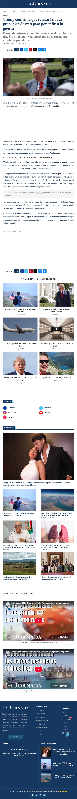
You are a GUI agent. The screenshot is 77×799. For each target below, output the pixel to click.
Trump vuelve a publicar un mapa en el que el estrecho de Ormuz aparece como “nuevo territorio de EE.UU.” (56, 515)
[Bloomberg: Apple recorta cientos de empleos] (57, 329)
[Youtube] (44, 795)
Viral (41, 734)
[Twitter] (36, 795)
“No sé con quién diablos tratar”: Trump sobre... (56, 310)
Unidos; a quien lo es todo (19, 749)
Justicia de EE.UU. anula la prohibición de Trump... (20, 310)
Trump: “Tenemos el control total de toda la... (20, 379)
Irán (20, 231)
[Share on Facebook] (21, 49)
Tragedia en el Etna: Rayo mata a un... (56, 378)
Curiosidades (41, 713)
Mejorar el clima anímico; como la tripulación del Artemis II (19, 754)
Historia (41, 710)
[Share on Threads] (35, 49)
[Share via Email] (44, 49)
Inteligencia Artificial (41, 720)
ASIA (65, 726)
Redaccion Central (8, 43)
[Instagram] (40, 795)
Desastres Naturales (41, 727)
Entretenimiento (41, 717)
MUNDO (65, 712)
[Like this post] (17, 49)
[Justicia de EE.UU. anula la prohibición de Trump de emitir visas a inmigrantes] (20, 294)
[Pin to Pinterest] (30, 49)
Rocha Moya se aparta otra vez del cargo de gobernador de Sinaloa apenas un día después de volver (19, 547)
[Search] (74, 3)
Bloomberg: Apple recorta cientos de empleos (57, 344)
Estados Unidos (10, 231)
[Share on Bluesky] (40, 49)
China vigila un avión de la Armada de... (20, 344)
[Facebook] (32, 795)
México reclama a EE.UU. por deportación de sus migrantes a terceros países (56, 578)
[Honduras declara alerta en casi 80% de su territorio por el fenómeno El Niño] (19, 563)
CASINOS (65, 736)
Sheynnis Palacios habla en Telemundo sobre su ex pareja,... (64, 752)
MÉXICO (65, 716)
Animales (41, 731)
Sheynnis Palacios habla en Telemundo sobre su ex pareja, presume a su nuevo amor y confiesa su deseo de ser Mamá (36, 484)
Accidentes (41, 724)
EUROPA (65, 722)
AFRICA (65, 729)
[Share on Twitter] (26, 49)
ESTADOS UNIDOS (65, 719)
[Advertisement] (38, 123)
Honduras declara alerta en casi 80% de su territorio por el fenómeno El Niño (17, 578)
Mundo (13, 11)
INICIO (5, 11)
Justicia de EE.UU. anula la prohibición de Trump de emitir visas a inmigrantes (19, 514)
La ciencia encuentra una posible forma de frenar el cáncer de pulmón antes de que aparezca (55, 547)
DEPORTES (65, 733)
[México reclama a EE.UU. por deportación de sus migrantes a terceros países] (57, 563)
